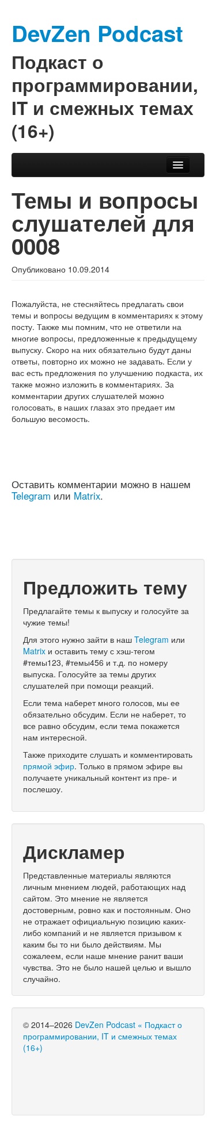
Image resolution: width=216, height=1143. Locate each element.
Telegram (31, 496)
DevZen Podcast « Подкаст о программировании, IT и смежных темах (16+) (102, 1036)
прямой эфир (48, 766)
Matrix (87, 496)
